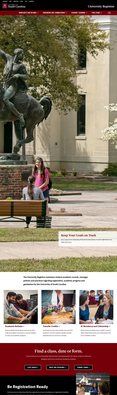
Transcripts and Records (28, 13)
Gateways (31, 1)
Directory (15, 1)
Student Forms (82, 367)
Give (26, 1)
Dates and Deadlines (56, 367)
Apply (21, 1)
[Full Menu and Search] (109, 13)
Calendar (5, 1)
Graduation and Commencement (54, 13)
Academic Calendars (78, 13)
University (101, 6)
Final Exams (96, 13)
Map (10, 1)
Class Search (32, 367)
